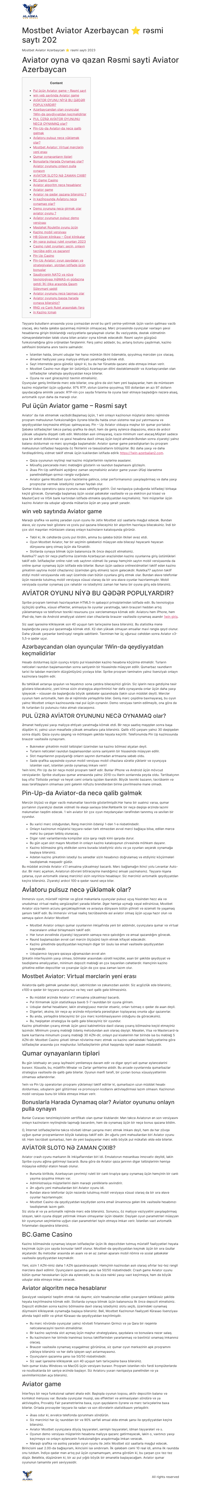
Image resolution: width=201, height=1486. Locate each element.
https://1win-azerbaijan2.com (141, 453)
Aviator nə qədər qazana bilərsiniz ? (59, 194)
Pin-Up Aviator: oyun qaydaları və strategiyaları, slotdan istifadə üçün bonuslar (59, 265)
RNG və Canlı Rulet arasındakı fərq (58, 307)
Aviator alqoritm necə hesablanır (57, 185)
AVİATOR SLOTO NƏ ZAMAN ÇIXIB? (59, 175)
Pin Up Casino (43, 256)
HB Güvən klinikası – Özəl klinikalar (59, 237)
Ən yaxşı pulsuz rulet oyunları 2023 (59, 241)
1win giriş (171, 617)
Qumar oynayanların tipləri (52, 157)
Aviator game (43, 190)
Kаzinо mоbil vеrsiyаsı (49, 232)
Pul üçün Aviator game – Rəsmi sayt (59, 91)
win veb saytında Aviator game (56, 95)
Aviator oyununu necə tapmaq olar (58, 293)
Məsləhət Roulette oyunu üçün (55, 227)
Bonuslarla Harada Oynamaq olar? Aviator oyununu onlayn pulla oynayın (58, 166)
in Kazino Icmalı (44, 312)
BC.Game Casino (45, 180)
